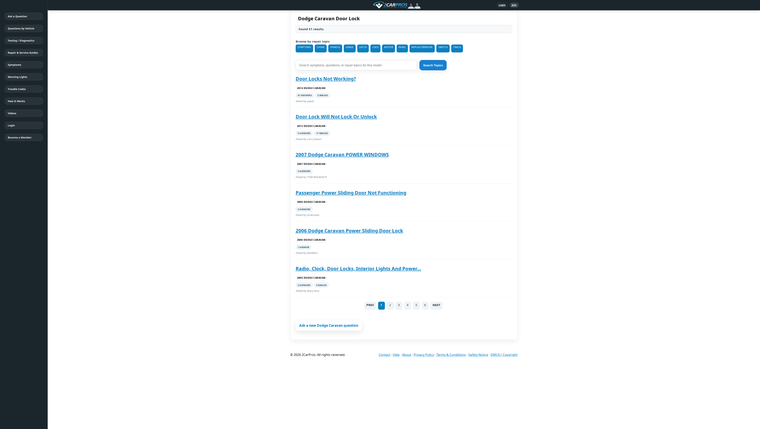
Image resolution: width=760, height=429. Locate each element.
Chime (321, 47)
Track (457, 47)
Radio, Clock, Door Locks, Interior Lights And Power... (358, 268)
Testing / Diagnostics (21, 40)
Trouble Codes (17, 89)
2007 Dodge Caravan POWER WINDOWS (342, 154)
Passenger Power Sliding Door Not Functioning (351, 192)
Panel (402, 47)
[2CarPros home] (376, 5)
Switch (443, 47)
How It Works (16, 101)
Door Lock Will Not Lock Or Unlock (336, 116)
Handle (335, 47)
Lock (375, 47)
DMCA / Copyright (504, 355)
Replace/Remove (422, 47)
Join (514, 5)
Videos (12, 113)
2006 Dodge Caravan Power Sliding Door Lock (349, 230)
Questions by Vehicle (21, 28)
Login (502, 5)
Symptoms (14, 65)
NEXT (437, 305)
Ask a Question (17, 16)
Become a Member (20, 137)
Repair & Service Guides (23, 52)
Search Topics (433, 65)
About (406, 355)
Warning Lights (17, 77)
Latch (363, 47)
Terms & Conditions (451, 355)
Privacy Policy (424, 355)
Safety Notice (478, 355)
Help (396, 355)
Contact (384, 355)
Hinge (350, 47)
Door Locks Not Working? (326, 78)
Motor (388, 47)
